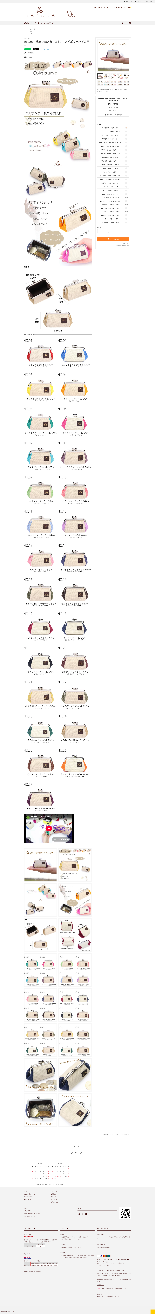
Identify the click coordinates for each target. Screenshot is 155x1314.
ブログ (25, 1208)
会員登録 (149, 1)
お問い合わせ (38, 23)
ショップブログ (49, 23)
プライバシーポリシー (30, 1216)
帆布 (31, 29)
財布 (35, 29)
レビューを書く (78, 1153)
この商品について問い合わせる (110, 1134)
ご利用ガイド (28, 23)
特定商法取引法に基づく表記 (32, 1213)
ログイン (138, 1)
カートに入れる (114, 239)
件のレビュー (46, 49)
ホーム (25, 29)
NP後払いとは (100, 1285)
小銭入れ (32, 34)
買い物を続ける (125, 1134)
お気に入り (114, 110)
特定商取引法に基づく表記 (123, 245)
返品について (126, 243)
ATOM (29, 1211)
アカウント (128, 1)
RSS (25, 1211)
